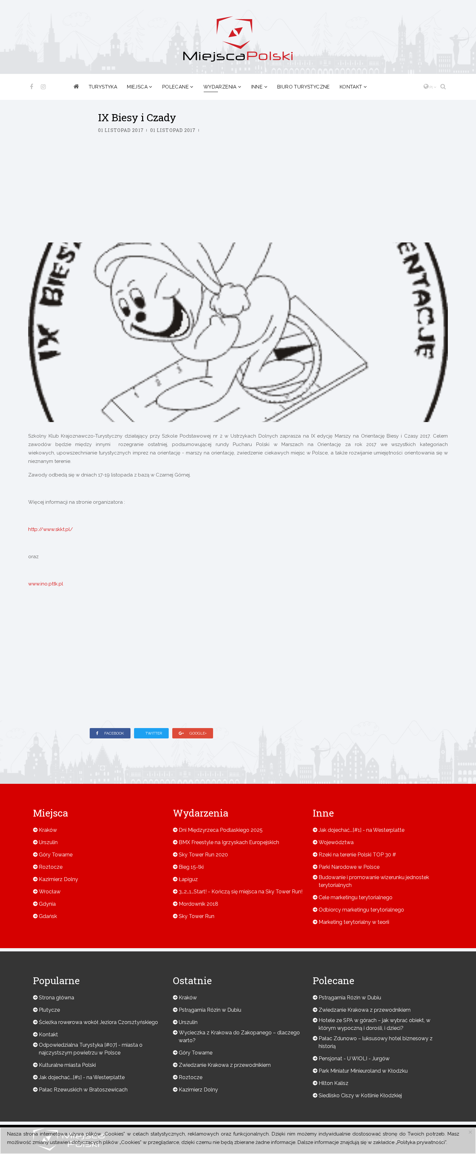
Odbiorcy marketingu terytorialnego (361, 910)
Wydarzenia (220, 87)
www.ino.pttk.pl (45, 584)
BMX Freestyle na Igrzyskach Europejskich (229, 842)
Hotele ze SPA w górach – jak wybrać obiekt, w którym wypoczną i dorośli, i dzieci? (374, 1024)
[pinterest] (43, 86)
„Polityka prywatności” (421, 1142)
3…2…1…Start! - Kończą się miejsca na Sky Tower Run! (240, 892)
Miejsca (137, 87)
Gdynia (47, 904)
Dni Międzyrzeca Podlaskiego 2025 (221, 830)
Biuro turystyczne (303, 87)
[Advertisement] (238, 193)
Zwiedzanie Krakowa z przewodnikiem (225, 1065)
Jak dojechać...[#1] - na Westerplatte (361, 830)
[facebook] (31, 86)
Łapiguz (188, 879)
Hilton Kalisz (333, 1083)
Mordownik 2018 (198, 904)
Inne (257, 87)
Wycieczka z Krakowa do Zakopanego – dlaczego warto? (239, 1036)
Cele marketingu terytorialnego (355, 897)
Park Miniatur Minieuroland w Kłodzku (363, 1071)
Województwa (336, 842)
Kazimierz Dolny (58, 879)
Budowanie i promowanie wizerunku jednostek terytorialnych (374, 881)
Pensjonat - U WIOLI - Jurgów (354, 1058)
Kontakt (351, 87)
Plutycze (49, 1010)
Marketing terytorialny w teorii (354, 922)
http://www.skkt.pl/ (50, 529)
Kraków (48, 830)
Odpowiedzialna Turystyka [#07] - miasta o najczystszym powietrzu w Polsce (90, 1049)
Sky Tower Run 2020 (203, 855)
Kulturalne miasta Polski (67, 1065)
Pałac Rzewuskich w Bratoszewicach (83, 1090)
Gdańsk (48, 916)
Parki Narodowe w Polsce (349, 867)
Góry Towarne (56, 855)
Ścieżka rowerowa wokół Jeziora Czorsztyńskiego (98, 1022)
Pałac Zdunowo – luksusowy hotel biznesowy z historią (376, 1042)
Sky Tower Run (196, 916)
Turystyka (103, 87)
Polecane (175, 87)
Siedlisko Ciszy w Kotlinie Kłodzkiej (360, 1095)
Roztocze (50, 867)
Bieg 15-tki (191, 867)
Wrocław (50, 892)
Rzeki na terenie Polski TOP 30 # (357, 855)
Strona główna (56, 998)
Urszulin (48, 842)
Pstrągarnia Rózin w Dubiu (210, 1010)
